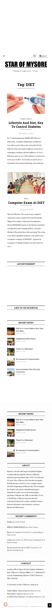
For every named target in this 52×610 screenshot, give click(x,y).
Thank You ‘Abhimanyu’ (24, 349)
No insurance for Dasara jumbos (27, 359)
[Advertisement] (26, 26)
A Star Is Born (20, 522)
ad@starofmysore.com (24, 594)
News (26, 198)
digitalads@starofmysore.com (29, 591)
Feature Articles (26, 119)
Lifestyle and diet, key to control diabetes (26, 125)
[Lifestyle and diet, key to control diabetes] (26, 113)
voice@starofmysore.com (35, 597)
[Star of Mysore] (26, 64)
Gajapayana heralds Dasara (26, 339)
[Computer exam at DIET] (26, 193)
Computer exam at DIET (26, 203)
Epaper (44, 56)
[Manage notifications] (6, 604)
